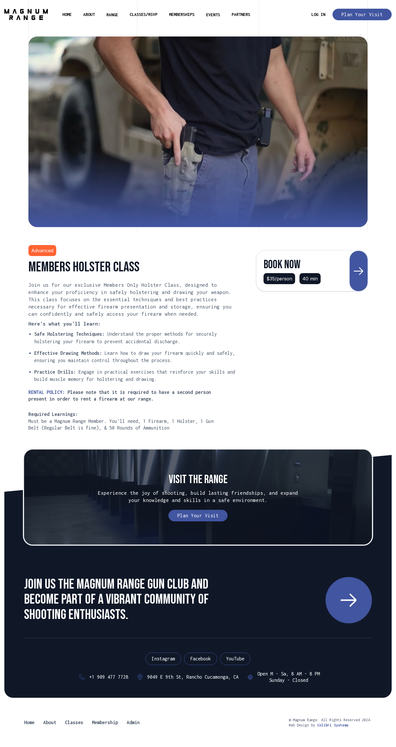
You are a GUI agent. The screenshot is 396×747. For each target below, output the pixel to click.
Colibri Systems (332, 725)
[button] (112, 15)
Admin (133, 722)
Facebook (200, 658)
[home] (26, 14)
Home (29, 722)
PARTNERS (241, 14)
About (89, 14)
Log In (318, 14)
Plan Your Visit (362, 14)
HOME (67, 14)
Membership (105, 722)
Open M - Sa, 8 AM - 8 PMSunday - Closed (288, 677)
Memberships (182, 14)
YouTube (235, 658)
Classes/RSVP (143, 14)
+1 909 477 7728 (108, 677)
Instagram (163, 658)
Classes (74, 722)
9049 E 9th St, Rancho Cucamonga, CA (193, 677)
